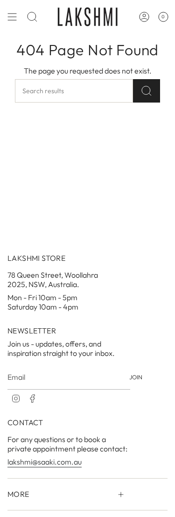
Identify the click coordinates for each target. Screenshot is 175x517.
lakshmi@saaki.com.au (44, 461)
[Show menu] (12, 16)
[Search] (146, 91)
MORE (18, 494)
